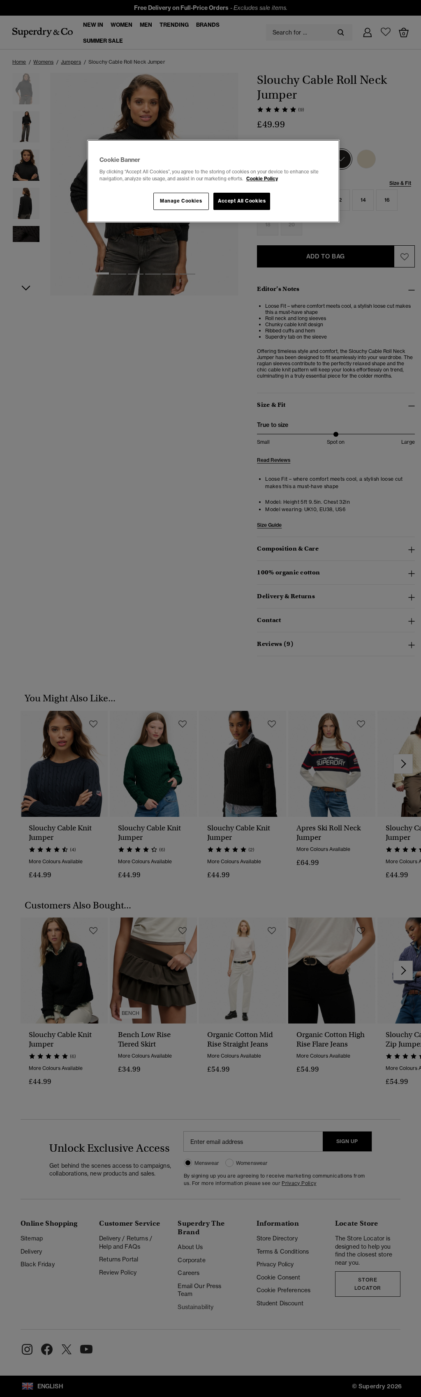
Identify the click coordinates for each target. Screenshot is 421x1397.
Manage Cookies (181, 201)
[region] (213, 181)
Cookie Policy (262, 179)
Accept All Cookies (242, 201)
